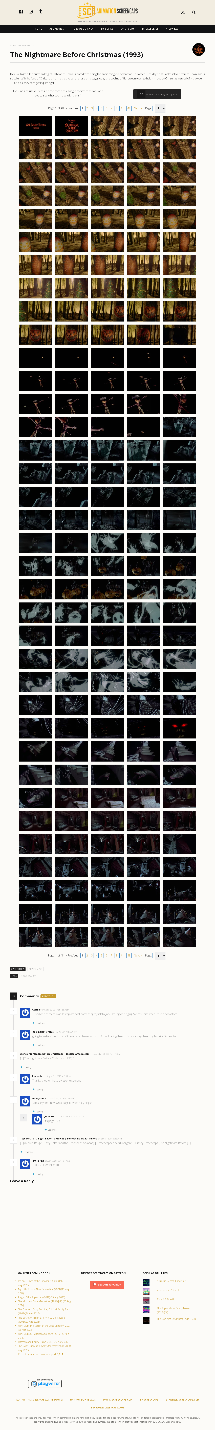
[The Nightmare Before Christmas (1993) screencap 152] (71, 831)
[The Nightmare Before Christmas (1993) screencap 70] (179, 437)
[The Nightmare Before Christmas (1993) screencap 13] (107, 182)
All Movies (57, 28)
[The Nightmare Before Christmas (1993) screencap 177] (71, 947)
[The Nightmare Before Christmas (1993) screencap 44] (143, 321)
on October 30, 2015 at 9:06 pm (69, 1116)
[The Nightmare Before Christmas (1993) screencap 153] (107, 831)
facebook (24, 11)
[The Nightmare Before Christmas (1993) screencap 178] (107, 947)
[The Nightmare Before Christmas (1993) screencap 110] (179, 622)
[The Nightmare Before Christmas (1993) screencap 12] (71, 182)
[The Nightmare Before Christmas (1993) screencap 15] (179, 182)
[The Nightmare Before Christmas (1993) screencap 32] (71, 275)
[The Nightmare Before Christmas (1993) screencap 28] (107, 252)
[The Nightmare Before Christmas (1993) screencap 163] (107, 877)
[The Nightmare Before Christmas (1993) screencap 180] (179, 947)
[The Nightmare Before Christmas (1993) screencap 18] (107, 205)
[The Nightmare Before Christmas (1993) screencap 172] (71, 924)
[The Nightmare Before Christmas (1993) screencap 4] (143, 136)
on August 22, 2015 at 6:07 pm (58, 1076)
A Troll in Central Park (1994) (172, 1281)
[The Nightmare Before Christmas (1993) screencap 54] (143, 367)
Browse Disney (84, 28)
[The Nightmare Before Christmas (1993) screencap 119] (143, 669)
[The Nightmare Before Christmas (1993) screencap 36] (35, 298)
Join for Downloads (83, 1399)
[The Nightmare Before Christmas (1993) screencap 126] (35, 715)
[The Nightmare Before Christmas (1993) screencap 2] (71, 136)
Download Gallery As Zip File (161, 94)
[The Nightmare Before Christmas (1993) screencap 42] (71, 321)
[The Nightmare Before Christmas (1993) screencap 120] (179, 669)
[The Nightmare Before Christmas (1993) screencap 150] (179, 808)
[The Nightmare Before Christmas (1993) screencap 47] (71, 344)
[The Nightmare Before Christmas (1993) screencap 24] (143, 229)
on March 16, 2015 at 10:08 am (61, 1098)
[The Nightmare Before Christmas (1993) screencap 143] (107, 784)
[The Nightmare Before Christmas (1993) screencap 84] (143, 507)
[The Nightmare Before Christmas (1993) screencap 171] (35, 924)
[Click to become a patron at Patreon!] (107, 1289)
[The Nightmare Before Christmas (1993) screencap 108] (107, 622)
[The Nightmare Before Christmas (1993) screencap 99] (143, 576)
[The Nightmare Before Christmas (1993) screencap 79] (143, 483)
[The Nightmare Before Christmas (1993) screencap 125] (179, 692)
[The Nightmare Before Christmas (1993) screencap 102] (71, 599)
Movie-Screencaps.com (117, 1399)
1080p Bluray (29, 975)
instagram (34, 11)
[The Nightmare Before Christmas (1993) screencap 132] (71, 738)
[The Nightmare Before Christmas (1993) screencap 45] (179, 321)
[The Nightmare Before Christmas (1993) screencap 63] (107, 414)
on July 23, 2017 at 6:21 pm (64, 1032)
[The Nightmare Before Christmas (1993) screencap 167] (71, 900)
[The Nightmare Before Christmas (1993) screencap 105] (179, 599)
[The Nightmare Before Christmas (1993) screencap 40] (179, 298)
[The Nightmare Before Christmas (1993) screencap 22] (71, 229)
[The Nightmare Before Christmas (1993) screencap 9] (143, 159)
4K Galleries (150, 28)
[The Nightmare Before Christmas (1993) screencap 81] (35, 507)
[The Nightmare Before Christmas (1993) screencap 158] (107, 854)
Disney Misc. (35, 969)
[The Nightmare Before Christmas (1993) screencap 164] (143, 877)
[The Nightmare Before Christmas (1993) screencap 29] (143, 252)
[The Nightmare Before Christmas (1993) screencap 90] (179, 530)
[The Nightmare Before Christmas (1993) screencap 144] (143, 784)
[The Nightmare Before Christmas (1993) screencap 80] (179, 483)
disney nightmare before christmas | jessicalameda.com (55, 1053)
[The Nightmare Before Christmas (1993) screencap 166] (35, 900)
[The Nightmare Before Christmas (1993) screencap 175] (179, 924)
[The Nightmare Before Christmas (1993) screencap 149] (143, 808)
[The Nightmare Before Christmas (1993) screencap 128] (107, 715)
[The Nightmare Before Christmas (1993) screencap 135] (179, 738)
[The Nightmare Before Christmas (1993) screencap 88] (107, 530)
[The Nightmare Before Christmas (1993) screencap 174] (143, 924)
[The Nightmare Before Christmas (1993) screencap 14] (143, 182)
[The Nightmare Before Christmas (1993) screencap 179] (143, 947)
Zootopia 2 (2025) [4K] (169, 1290)
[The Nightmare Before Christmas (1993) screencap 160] (179, 854)
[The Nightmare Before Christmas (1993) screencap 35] (179, 275)
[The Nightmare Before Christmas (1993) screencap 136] (35, 761)
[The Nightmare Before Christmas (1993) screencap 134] (143, 738)
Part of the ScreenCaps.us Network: (39, 1399)
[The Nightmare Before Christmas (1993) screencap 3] (107, 136)
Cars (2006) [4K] (165, 1299)
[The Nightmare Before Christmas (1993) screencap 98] (107, 576)
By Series (107, 28)
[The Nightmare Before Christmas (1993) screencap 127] (71, 715)
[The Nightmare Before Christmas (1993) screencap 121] (35, 692)
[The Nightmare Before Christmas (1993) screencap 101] (35, 599)
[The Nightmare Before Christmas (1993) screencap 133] (107, 738)
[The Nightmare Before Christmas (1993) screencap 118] (107, 669)
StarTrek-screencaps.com (182, 1399)
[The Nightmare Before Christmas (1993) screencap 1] (35, 136)
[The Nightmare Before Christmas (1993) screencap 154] (143, 831)
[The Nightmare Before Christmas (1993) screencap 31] (35, 275)
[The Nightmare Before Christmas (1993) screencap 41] (35, 321)
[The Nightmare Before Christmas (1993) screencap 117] (71, 669)
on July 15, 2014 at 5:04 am (110, 1138)
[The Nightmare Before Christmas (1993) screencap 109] (143, 622)
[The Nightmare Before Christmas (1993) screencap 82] (71, 507)
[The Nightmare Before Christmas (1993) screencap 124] (143, 692)
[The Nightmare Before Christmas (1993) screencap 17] (71, 205)
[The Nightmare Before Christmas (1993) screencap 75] (179, 460)
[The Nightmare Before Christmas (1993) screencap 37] (71, 298)
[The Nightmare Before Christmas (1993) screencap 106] (35, 622)
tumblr (44, 11)
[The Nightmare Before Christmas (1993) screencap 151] (35, 831)
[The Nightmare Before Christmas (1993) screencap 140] (179, 761)
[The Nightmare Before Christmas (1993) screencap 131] (35, 738)
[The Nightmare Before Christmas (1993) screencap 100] (179, 576)
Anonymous (39, 1098)
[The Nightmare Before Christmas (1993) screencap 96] (35, 576)
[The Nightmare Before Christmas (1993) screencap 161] (35, 877)
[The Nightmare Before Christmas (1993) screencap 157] (71, 854)
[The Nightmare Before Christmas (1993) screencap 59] (143, 391)
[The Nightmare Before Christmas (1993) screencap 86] (35, 530)
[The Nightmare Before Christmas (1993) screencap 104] (143, 599)
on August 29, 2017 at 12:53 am (55, 1009)
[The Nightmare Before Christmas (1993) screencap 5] (179, 136)
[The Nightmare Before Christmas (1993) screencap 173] (107, 924)
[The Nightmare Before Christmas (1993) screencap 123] (107, 692)
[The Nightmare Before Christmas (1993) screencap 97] (71, 576)
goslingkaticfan (42, 1031)
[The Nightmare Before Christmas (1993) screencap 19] (143, 205)
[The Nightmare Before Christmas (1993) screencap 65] (179, 414)
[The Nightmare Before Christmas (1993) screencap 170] (179, 900)
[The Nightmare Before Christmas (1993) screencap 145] (179, 784)
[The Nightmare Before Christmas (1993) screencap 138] (107, 761)
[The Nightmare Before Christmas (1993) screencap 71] (35, 460)
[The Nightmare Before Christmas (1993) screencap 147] (71, 808)
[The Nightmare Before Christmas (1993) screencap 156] (35, 854)
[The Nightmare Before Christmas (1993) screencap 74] (143, 460)
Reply (74, 1009)
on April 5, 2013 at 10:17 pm (58, 1160)
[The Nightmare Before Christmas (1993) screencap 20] (179, 205)
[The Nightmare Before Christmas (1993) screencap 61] (35, 414)
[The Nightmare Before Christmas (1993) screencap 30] (179, 252)
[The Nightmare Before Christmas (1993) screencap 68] (107, 437)
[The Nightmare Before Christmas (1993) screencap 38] (107, 298)
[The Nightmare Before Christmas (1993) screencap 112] (71, 645)
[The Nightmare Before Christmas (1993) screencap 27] (71, 252)
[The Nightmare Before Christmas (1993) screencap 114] (143, 645)
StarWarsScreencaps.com (107, 1407)
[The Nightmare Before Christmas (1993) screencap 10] (179, 159)
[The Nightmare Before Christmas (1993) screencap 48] (107, 344)
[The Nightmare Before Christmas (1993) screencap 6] (35, 159)
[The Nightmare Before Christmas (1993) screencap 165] (179, 877)
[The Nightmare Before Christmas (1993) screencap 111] (35, 645)
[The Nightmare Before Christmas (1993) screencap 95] (179, 553)
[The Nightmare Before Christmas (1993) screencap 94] (143, 553)
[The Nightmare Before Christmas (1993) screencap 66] (35, 437)
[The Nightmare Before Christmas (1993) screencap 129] (143, 715)
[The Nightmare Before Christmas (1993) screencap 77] (71, 483)
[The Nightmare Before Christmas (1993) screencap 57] (71, 391)
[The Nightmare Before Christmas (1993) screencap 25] (179, 229)
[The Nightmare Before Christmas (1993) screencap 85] (179, 507)
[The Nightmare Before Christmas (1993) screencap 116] (35, 669)
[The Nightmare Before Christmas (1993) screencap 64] (143, 414)
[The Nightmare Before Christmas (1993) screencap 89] (143, 530)
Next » (138, 108)
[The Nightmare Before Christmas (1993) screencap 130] (179, 715)
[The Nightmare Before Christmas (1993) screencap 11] (35, 182)
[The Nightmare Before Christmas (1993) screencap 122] (71, 692)
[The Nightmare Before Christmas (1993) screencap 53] (107, 367)
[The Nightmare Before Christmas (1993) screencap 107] (71, 622)
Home (38, 28)
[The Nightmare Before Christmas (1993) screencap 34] (143, 275)
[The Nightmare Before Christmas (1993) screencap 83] (107, 507)
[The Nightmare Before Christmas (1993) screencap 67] (71, 437)
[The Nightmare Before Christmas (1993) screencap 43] (107, 321)
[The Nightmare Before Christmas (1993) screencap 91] (35, 553)
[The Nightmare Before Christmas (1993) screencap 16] (35, 205)
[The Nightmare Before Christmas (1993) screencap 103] (107, 599)
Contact (174, 28)
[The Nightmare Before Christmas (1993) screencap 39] (143, 298)
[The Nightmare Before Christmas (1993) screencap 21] (35, 229)
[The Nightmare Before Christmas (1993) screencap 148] (107, 808)
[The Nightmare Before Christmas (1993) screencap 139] (143, 761)
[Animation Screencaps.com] (107, 10)
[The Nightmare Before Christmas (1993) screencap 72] (71, 460)
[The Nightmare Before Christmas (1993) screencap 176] (35, 947)
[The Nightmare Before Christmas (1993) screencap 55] (179, 367)
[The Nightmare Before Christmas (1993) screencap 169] (143, 900)
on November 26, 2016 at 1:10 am (106, 1054)
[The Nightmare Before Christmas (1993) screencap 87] (71, 530)
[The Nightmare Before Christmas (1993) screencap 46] (35, 344)
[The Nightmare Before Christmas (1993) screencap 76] (35, 483)
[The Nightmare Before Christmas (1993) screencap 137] (71, 761)
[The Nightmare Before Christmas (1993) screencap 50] (179, 344)
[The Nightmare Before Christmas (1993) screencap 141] (35, 784)
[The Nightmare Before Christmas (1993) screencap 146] (35, 808)
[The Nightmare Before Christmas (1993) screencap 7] (71, 159)
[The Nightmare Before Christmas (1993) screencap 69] (143, 437)
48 (129, 108)
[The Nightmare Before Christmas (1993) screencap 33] (107, 275)
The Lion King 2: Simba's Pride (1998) (176, 1318)
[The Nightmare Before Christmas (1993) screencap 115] (179, 645)
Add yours (48, 996)
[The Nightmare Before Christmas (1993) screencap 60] (179, 391)
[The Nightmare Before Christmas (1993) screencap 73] (107, 460)
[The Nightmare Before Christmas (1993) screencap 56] (35, 391)
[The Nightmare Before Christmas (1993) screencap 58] (107, 391)
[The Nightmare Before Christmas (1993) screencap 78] (107, 483)
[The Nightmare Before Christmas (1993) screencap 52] (71, 367)
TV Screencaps (149, 1399)
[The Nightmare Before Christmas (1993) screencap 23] (107, 229)
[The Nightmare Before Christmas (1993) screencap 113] (107, 645)
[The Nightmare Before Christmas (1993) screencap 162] (71, 877)
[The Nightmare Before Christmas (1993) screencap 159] (143, 854)
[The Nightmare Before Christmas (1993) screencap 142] (71, 784)
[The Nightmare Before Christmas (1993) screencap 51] (35, 367)
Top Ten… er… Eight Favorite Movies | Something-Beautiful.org (58, 1138)
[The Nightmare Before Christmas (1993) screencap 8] (107, 159)
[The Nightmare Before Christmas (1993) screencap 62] (71, 414)
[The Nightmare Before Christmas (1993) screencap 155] (179, 831)
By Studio (127, 28)
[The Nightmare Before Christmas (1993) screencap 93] (107, 553)
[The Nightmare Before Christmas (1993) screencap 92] (71, 553)
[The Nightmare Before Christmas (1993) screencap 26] (35, 252)
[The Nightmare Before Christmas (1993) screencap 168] (107, 900)
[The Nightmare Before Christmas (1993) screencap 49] (143, 344)
